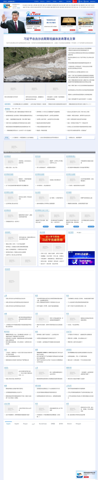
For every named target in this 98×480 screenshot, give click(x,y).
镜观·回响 (72, 30)
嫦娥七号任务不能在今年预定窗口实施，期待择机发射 (72, 222)
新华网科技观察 (39, 174)
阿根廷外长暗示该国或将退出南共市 (57, 104)
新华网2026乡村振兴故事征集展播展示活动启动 (80, 352)
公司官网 (15, 6)
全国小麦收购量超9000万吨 (13, 356)
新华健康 (68, 192)
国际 (36, 5)
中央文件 (92, 5)
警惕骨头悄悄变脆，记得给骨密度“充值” (78, 203)
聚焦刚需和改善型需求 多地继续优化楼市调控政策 (49, 378)
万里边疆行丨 (50, 96)
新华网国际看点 (70, 156)
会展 (65, 7)
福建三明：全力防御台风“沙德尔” (12, 152)
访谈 (79, 5)
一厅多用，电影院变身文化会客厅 (76, 185)
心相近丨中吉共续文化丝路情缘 (62, 42)
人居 (36, 367)
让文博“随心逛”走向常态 (12, 203)
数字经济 (40, 7)
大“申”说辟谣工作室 (59, 226)
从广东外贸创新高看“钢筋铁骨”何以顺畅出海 (17, 185)
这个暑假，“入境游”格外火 (56, 197)
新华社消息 (44, 261)
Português (78, 424)
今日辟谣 (39, 342)
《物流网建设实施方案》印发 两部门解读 (19, 119)
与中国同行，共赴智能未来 (44, 185)
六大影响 (89, 99)
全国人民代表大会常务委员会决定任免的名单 (17, 302)
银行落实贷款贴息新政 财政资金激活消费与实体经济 (25, 319)
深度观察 (7, 232)
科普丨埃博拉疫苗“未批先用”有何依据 (76, 119)
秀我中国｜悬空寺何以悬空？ (75, 342)
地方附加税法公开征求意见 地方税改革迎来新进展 (81, 90)
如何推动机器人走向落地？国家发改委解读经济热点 (19, 115)
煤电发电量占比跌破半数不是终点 (14, 388)
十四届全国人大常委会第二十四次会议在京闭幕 (80, 66)
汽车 (26, 7)
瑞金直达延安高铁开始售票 (43, 123)
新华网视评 (7, 156)
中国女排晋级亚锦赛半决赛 (43, 126)
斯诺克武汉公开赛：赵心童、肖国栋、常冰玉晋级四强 (87, 409)
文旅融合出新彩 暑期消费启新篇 (20, 246)
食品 (29, 7)
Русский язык (43, 424)
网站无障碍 (69, 1)
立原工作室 (76, 226)
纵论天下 (43, 263)
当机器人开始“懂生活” (55, 179)
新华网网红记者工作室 (41, 210)
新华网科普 (7, 210)
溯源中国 (55, 7)
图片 (84, 5)
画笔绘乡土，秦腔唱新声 (75, 137)
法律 (89, 5)
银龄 (52, 7)
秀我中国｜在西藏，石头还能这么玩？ (77, 338)
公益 (77, 7)
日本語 (53, 424)
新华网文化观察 (70, 174)
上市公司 (88, 7)
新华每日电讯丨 (10, 252)
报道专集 (90, 14)
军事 (77, 5)
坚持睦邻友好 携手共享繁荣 (50, 26)
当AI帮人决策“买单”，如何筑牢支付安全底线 (48, 119)
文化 (70, 5)
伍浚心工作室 (91, 226)
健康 (74, 5)
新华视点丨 (9, 246)
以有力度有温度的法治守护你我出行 (49, 137)
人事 (34, 5)
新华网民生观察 (8, 192)
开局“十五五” (44, 253)
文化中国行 (49, 256)
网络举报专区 (92, 1)
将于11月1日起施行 (26, 130)
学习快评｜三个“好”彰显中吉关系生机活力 (82, 42)
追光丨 (7, 249)
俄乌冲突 (49, 263)
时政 (32, 5)
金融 (24, 7)
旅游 (61, 7)
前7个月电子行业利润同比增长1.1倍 (77, 306)
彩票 (68, 7)
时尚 (72, 7)
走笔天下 (61, 261)
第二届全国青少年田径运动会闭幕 (76, 414)
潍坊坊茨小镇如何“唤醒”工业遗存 (76, 378)
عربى (33, 424)
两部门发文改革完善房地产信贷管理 (85, 77)
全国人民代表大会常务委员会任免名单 (15, 306)
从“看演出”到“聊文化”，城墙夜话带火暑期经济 (80, 334)
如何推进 (73, 77)
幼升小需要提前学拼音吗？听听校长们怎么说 (48, 302)
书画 (72, 5)
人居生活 (32, 7)
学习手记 (55, 30)
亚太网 (84, 7)
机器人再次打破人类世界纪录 (13, 378)
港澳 (44, 5)
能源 (63, 7)
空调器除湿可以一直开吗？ (13, 221)
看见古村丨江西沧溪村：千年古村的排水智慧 (79, 360)
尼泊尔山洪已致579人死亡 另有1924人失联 (78, 111)
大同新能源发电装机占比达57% (14, 392)
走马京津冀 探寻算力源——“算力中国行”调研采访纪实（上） (25, 373)
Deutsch (69, 424)
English (8, 424)
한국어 (61, 424)
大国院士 (61, 256)
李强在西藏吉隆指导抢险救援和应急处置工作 (79, 62)
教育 (57, 5)
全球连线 (54, 5)
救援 (93, 80)
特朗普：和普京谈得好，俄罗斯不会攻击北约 (78, 115)
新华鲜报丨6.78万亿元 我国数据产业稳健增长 (48, 111)
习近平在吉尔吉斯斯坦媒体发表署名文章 (49, 38)
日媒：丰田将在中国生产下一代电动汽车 (77, 123)
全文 (87, 71)
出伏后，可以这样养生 (73, 324)
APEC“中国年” (59, 253)
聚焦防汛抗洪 (59, 258)
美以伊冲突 (55, 263)
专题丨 (70, 75)
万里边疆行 (44, 258)
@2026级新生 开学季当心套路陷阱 (46, 203)
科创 (62, 5)
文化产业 (92, 7)
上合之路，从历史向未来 (67, 26)
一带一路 (80, 7)
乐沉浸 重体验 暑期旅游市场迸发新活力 (47, 392)
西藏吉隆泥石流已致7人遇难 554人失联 (82, 80)
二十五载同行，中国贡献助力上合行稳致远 (22, 137)
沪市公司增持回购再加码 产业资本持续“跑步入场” (80, 392)
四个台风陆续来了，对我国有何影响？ (46, 167)
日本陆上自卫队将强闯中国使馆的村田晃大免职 (79, 126)
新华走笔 (56, 261)
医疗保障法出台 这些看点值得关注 (77, 71)
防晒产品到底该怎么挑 (86, 197)
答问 (69, 77)
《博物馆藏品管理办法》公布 (13, 130)
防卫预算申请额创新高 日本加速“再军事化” (78, 167)
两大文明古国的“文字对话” (11, 96)
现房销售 (91, 75)
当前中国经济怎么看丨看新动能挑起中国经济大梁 (18, 111)
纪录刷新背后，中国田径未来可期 (18, 249)
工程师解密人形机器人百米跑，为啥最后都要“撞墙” (81, 298)
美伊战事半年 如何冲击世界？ (79, 99)
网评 (41, 5)
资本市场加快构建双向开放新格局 (76, 388)
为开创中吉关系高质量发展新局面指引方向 (42, 42)
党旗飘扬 (43, 256)
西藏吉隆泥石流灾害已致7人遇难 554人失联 (80, 104)
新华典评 (50, 261)
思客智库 (50, 5)
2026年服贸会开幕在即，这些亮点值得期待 (48, 115)
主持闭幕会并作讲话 (75, 68)
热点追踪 (37, 192)
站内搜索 (87, 1)
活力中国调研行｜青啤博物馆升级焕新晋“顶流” (17, 414)
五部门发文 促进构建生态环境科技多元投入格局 (18, 123)
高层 (29, 5)
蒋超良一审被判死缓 (42, 130)
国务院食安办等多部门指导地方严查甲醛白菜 (17, 360)
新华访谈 (37, 156)
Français (25, 424)
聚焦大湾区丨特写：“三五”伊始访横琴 (15, 244)
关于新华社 (36, 1)
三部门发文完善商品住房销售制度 (80, 75)
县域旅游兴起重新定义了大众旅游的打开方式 (48, 388)
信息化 (35, 7)
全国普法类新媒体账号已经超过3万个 (46, 338)
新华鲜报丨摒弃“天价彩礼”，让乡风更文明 (48, 334)
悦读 (75, 7)
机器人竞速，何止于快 (11, 167)
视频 (82, 5)
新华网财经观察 (8, 174)
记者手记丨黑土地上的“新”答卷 (14, 254)
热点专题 (42, 232)
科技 (60, 5)
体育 (67, 5)
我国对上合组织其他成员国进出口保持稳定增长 (80, 94)
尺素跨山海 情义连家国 (20, 252)
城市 (58, 7)
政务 (87, 5)
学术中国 (44, 7)
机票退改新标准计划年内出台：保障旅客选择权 (49, 396)
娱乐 (70, 7)
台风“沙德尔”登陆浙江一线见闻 (38, 104)
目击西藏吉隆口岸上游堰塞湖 (20, 104)
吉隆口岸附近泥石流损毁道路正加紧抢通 (18, 80)
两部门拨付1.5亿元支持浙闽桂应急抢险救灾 (83, 85)
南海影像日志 (51, 258)
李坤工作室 (46, 226)
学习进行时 (25, 5)
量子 (65, 5)
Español (17, 424)
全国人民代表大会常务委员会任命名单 (15, 298)
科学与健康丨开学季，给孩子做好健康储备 (48, 306)
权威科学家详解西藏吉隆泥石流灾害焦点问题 (79, 81)
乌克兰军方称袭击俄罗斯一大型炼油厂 (77, 130)
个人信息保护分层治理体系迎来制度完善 (78, 302)
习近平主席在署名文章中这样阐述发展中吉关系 (18, 42)
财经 (39, 5)
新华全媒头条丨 (23, 237)
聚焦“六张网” (51, 253)
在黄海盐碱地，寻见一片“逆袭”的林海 (77, 356)
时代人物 (55, 256)
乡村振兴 (48, 7)
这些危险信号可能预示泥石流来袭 (51, 342)
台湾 (46, 5)
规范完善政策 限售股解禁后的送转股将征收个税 (18, 126)
